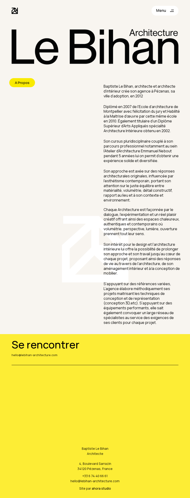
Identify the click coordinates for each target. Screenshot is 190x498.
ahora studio (101, 488)
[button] (22, 82)
